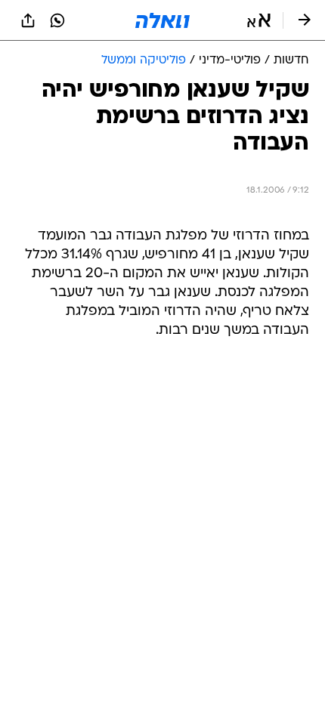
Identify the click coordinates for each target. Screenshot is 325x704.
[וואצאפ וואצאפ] (57, 20)
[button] (259, 20)
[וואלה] (162, 20)
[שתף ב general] (28, 20)
